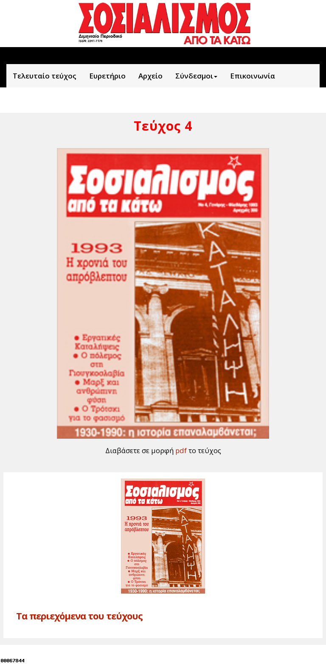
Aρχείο (150, 76)
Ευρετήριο (107, 76)
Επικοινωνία (252, 76)
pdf (181, 450)
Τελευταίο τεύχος (44, 76)
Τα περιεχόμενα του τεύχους (79, 615)
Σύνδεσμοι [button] (194, 76)
